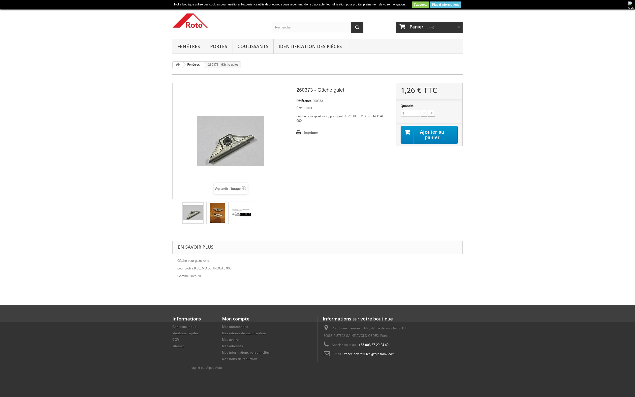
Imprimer (311, 132)
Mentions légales (185, 333)
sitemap (178, 346)
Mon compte (236, 319)
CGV (175, 340)
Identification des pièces (310, 46)
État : (300, 108)
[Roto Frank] (218, 20)
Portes (218, 46)
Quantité (407, 106)
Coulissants (252, 46)
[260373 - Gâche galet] (193, 213)
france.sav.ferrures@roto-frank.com (369, 354)
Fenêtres (188, 46)
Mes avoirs (230, 340)
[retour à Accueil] (177, 65)
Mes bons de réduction (239, 359)
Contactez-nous (184, 327)
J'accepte (420, 4)
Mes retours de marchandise (244, 333)
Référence (304, 101)
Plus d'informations (445, 4)
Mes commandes (235, 327)
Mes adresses (232, 346)
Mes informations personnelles (246, 352)
